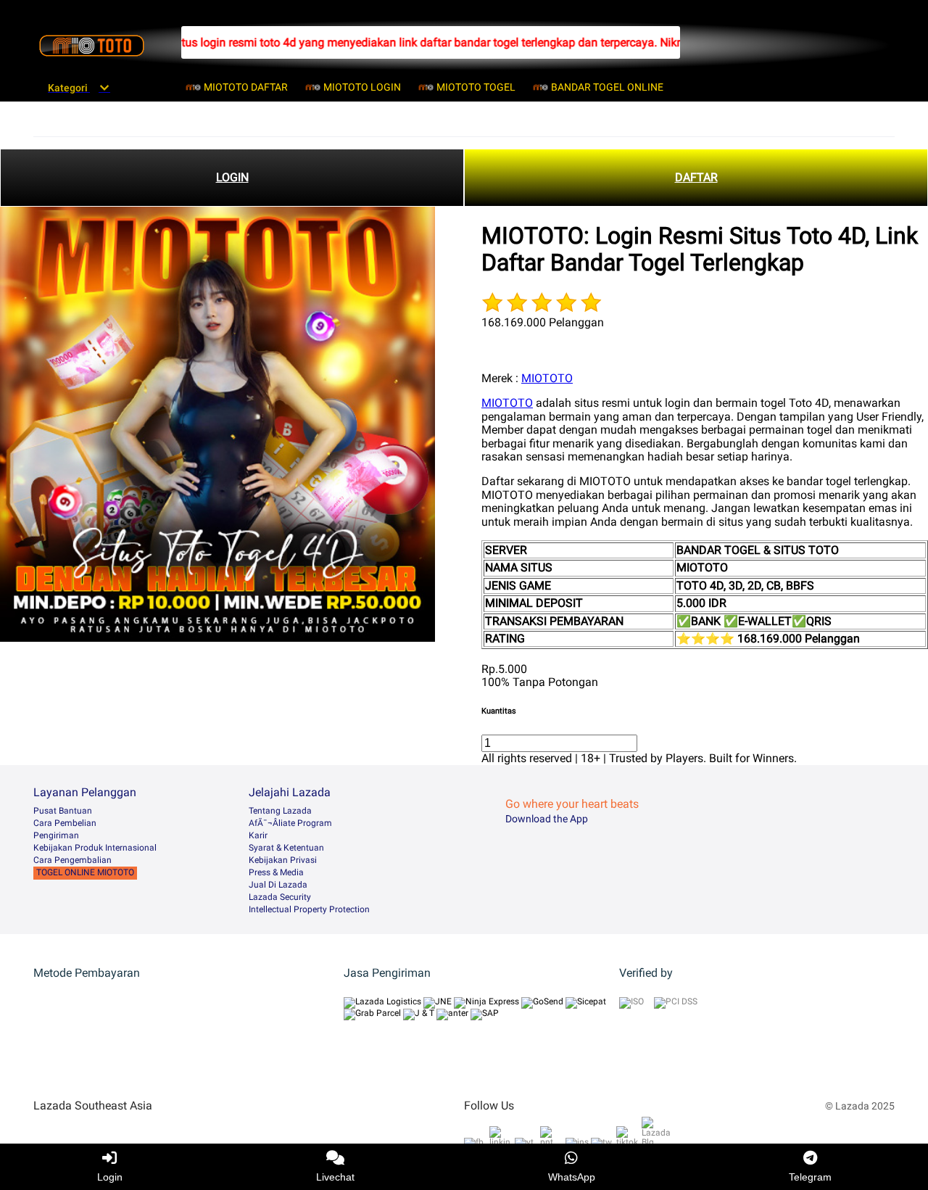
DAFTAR (696, 177)
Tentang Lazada (280, 811)
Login (110, 1177)
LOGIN (232, 177)
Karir (258, 835)
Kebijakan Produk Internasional (95, 848)
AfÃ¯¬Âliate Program (290, 823)
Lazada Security (280, 897)
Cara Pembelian (64, 823)
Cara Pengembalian (72, 860)
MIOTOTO (547, 378)
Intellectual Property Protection (309, 909)
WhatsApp (571, 1177)
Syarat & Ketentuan (286, 848)
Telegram (810, 1177)
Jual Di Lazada (278, 885)
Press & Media (276, 872)
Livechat (335, 1177)
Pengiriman (56, 835)
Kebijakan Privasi (283, 860)
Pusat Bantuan (62, 811)
